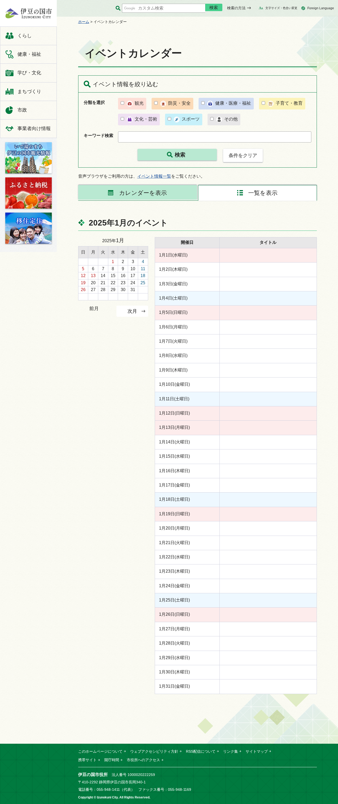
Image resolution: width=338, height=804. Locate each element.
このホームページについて (100, 751)
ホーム (83, 22)
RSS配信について (200, 751)
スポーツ (191, 119)
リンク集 (230, 751)
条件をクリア (243, 155)
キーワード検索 (98, 135)
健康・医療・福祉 (233, 103)
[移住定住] (28, 228)
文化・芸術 (146, 119)
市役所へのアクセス (143, 760)
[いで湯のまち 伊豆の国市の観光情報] (28, 157)
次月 (132, 311)
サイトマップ (257, 751)
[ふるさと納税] (28, 193)
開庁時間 (111, 760)
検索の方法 (236, 8)
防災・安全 (179, 103)
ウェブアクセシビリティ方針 (154, 751)
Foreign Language (320, 8)
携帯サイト (87, 760)
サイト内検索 (118, 8)
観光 (139, 103)
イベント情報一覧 (154, 176)
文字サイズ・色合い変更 (281, 8)
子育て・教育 (289, 103)
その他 (231, 119)
